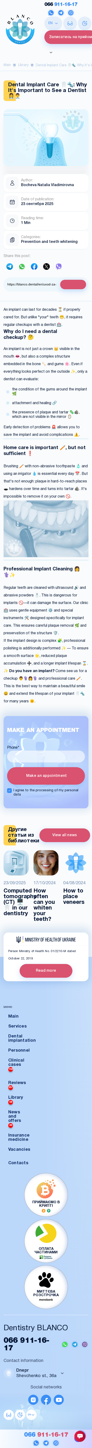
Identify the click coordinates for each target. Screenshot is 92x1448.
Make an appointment (46, 776)
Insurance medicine (18, 1137)
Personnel (19, 1051)
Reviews (17, 1085)
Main (7, 65)
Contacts (18, 1163)
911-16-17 (60, 5)
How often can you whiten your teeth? (44, 905)
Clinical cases (16, 1064)
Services (17, 1026)
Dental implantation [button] (22, 1038)
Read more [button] (46, 970)
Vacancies (19, 1150)
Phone (13, 747)
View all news (64, 835)
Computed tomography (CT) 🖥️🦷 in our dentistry (16, 902)
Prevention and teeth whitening (49, 242)
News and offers (14, 1118)
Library (23, 65)
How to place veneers (73, 896)
